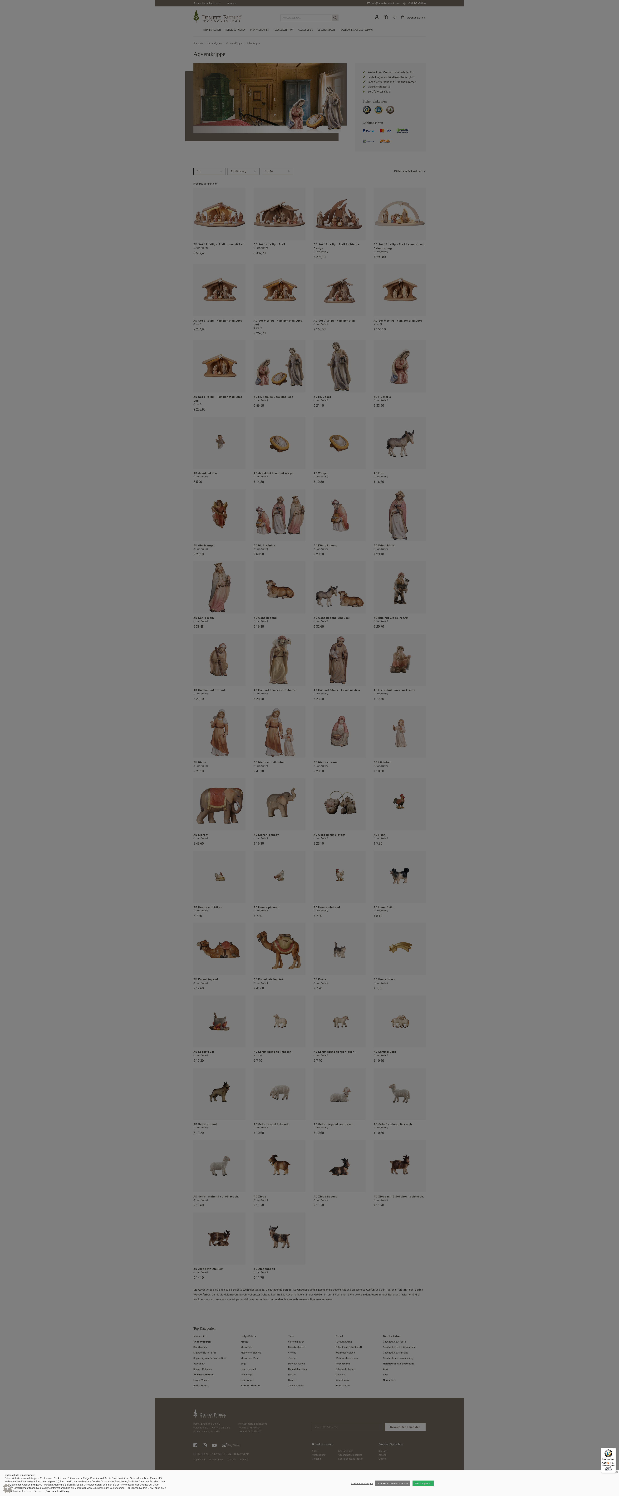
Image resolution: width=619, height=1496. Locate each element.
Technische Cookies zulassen (393, 1483)
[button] (7, 1488)
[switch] (608, 1469)
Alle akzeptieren (423, 1483)
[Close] (10, 1485)
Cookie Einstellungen (362, 1483)
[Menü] (614, 1450)
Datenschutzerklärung (57, 1491)
